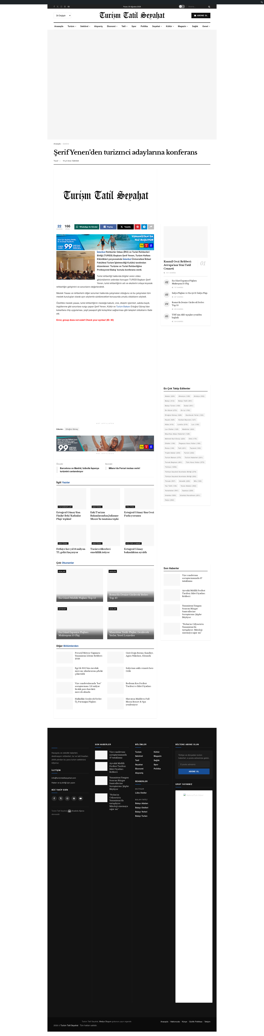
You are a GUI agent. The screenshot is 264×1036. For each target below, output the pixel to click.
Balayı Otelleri (141, 807)
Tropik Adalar (172, 453)
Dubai (188, 405)
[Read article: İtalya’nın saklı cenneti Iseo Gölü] (115, 673)
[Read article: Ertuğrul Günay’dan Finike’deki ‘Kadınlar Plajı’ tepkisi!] (71, 498)
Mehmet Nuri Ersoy (175, 438)
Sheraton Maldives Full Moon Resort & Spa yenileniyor (137, 702)
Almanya (184, 396)
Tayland (195, 448)
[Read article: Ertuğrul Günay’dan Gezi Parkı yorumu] (139, 498)
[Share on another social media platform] (151, 226)
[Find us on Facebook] (54, 6)
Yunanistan (171, 490)
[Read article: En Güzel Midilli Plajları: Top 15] (79, 585)
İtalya (169, 500)
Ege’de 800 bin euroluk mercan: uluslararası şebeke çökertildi (89, 671)
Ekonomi (111, 26)
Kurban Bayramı (187, 420)
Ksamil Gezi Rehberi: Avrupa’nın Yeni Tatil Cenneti (178, 265)
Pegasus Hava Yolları (190, 443)
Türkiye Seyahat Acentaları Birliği (180, 472)
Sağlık (195, 26)
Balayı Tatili (185, 401)
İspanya (187, 490)
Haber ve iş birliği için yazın (63, 782)
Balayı (170, 401)
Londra (183, 424)
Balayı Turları (172, 405)
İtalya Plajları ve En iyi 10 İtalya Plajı (189, 293)
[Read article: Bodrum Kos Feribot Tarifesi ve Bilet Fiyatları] (115, 688)
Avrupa (112, 571)
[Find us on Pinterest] (65, 6)
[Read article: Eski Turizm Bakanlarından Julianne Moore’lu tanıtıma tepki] (105, 498)
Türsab (170, 481)
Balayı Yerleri (141, 811)
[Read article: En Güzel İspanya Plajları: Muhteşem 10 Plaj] (79, 622)
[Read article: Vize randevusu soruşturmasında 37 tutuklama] (172, 580)
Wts (198, 481)
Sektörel (84, 26)
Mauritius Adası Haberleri (177, 434)
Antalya (199, 396)
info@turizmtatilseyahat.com (64, 778)
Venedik (184, 481)
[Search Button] (209, 6)
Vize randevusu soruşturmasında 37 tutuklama (192, 578)
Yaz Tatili (171, 486)
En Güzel (171, 410)
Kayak (170, 420)
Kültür (169, 26)
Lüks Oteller (141, 792)
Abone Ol (202, 15)
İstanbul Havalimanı (190, 495)
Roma (169, 448)
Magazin (182, 26)
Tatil (124, 26)
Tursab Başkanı (173, 462)
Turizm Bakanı (123, 306)
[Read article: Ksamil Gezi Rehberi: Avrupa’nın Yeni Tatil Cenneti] (186, 242)
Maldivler (188, 429)
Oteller (170, 443)
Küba (169, 424)
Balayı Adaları (141, 803)
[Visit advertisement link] (132, 84)
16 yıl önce (67, 160)
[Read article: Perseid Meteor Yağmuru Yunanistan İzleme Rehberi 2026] (64, 657)
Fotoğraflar (65, 507)
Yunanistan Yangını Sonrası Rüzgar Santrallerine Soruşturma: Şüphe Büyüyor (192, 612)
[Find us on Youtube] (69, 6)
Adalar (62, 571)
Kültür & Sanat (133, 543)
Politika (144, 26)
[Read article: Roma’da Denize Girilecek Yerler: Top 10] (130, 585)
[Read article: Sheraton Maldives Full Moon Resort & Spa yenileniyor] (115, 703)
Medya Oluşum (105, 1021)
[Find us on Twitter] (58, 6)
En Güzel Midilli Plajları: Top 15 (77, 598)
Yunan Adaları (188, 486)
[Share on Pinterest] (137, 226)
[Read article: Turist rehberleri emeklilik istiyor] (105, 535)
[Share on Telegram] (144, 226)
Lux (195, 424)
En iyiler (139, 789)
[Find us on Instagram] (61, 6)
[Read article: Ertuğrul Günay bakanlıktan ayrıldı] (139, 535)
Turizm (71, 26)
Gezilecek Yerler (195, 415)
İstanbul (101, 251)
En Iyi (185, 410)
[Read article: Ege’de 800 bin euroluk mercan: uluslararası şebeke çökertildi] (64, 673)
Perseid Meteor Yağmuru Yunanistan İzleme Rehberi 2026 (88, 656)
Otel (193, 438)
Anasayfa (58, 26)
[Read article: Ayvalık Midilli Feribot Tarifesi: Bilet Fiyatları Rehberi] (172, 595)
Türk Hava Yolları (195, 462)
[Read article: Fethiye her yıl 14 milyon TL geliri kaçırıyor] (71, 535)
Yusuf (56, 160)
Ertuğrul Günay (72, 429)
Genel (205, 26)
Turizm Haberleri (194, 457)
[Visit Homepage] (132, 15)
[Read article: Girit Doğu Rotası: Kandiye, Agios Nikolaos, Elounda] (115, 657)
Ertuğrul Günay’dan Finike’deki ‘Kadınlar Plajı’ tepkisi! (68, 515)
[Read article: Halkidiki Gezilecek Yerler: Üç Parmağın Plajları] (64, 703)
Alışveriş (98, 26)
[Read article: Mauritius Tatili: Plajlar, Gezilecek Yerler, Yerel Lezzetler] (130, 622)
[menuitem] (262, 2)
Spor (134, 26)
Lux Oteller (172, 429)
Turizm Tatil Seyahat (69, 1025)
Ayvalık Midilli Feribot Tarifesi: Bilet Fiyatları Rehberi (193, 593)
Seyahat (156, 26)
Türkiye (171, 467)
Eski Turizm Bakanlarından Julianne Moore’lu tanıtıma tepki (104, 515)
